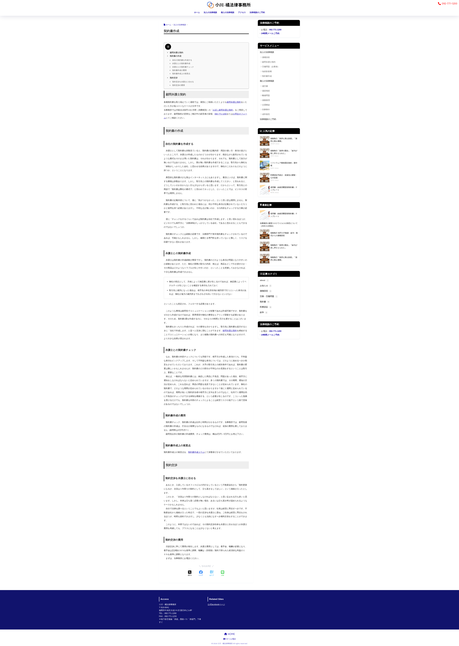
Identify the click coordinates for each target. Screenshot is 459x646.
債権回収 (266, 57)
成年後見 (266, 114)
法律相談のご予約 (257, 12)
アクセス (242, 12)
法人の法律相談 (210, 12)
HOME (231, 633)
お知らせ (265, 286)
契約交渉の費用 (178, 85)
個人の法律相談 (227, 12)
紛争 (263, 312)
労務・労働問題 (268, 296)
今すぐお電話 (230, 639)
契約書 (264, 302)
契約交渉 (174, 78)
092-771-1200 (221, 114)
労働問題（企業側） (270, 67)
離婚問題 (266, 95)
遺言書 (265, 86)
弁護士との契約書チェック (183, 67)
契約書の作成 (175, 56)
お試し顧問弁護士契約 (223, 110)
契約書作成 (267, 76)
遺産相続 (266, 91)
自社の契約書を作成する (182, 60)
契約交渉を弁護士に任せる (183, 82)
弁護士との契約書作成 (181, 63)
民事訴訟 (265, 307)
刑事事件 (266, 110)
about (264, 280)
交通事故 (266, 105)
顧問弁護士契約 (176, 52)
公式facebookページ (216, 604)
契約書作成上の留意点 (181, 74)
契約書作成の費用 (179, 70)
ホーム (197, 12)
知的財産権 (267, 71)
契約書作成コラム (196, 452)
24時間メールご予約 (270, 33)
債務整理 (266, 100)
